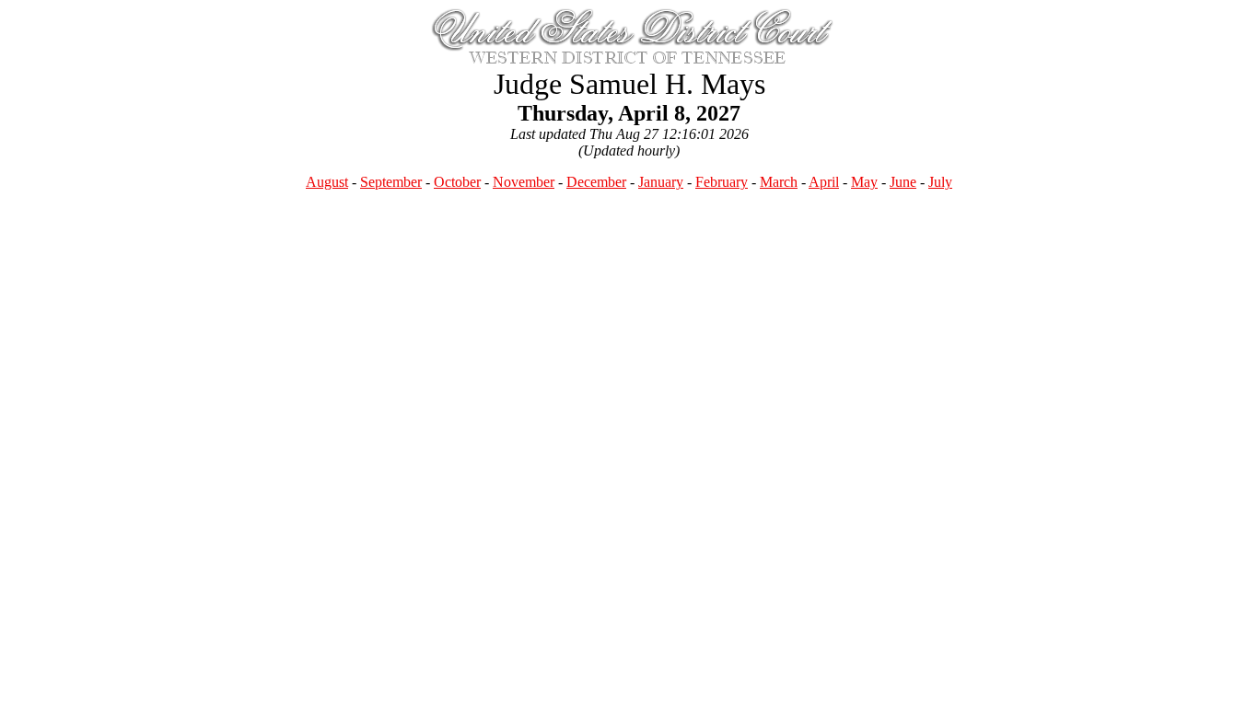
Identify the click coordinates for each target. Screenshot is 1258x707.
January (660, 182)
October (457, 182)
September (391, 182)
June (903, 182)
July (940, 182)
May (864, 182)
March (779, 182)
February (721, 182)
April (824, 182)
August (327, 182)
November (523, 182)
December (596, 182)
